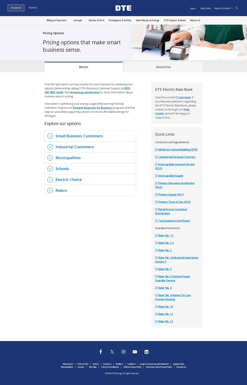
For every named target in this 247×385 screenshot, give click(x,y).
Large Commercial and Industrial (154, 364)
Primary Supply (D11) (171, 194)
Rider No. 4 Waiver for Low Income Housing (173, 297)
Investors (107, 364)
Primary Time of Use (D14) (174, 202)
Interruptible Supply (170, 176)
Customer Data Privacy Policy (159, 367)
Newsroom (68, 364)
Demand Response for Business (92, 108)
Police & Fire (82, 364)
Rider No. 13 (165, 321)
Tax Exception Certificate (174, 221)
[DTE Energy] (123, 14)
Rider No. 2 (164, 250)
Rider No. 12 (165, 314)
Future (96, 364)
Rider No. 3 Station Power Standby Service (172, 278)
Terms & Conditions (110, 367)
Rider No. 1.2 (165, 243)
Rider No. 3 (164, 269)
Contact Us (181, 367)
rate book (184, 97)
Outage (77, 20)
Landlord (131, 364)
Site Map (93, 367)
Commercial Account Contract (176, 157)
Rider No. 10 (165, 306)
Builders (119, 364)
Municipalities (67, 367)
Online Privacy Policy (132, 367)
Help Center (205, 8)
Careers (80, 367)
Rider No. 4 (164, 288)
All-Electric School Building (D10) (177, 149)
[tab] (84, 66)
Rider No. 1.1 (165, 235)
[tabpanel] (123, 201)
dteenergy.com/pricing (84, 92)
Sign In (193, 8)
